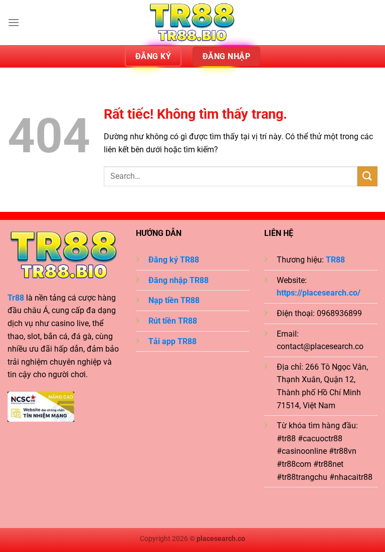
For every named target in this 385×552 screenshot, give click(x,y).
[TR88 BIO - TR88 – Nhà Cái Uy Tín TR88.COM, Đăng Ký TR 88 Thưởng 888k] (192, 22)
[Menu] (14, 22)
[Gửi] (367, 176)
